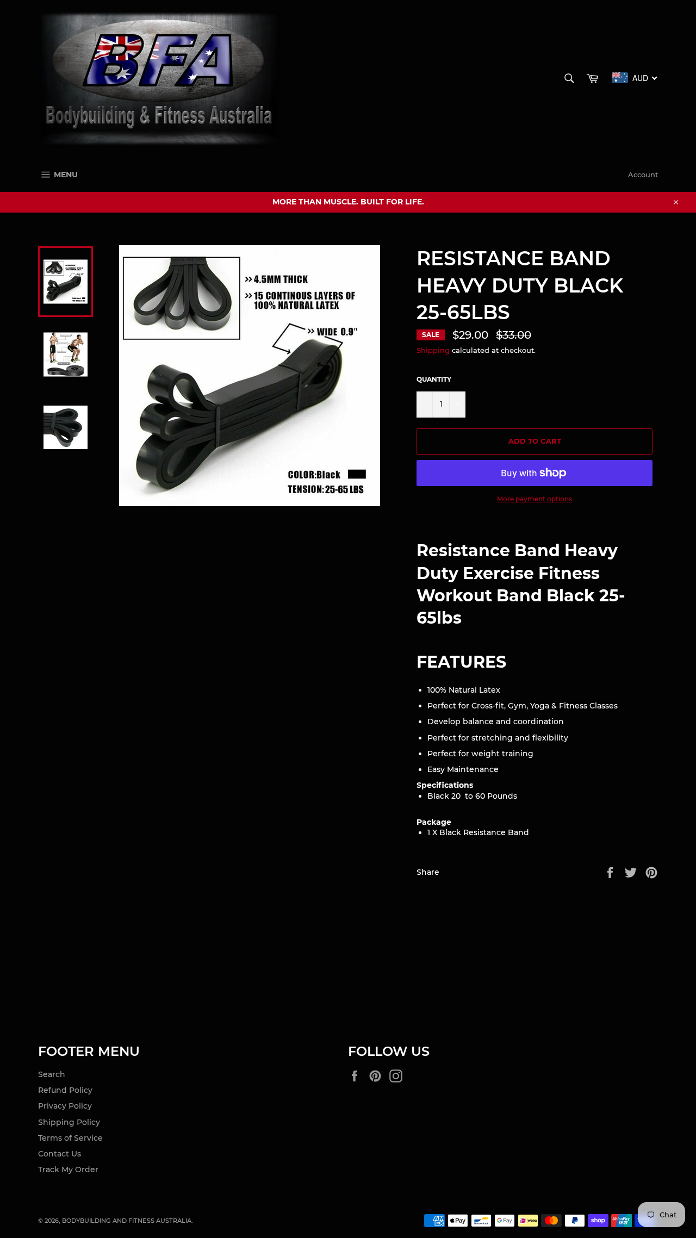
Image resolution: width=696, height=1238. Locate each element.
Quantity (434, 379)
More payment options (534, 499)
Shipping (433, 350)
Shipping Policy (69, 1122)
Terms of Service (70, 1138)
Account (643, 174)
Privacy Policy (65, 1106)
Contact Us (59, 1154)
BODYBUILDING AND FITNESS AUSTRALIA (126, 1220)
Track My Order (68, 1169)
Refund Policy (65, 1090)
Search (51, 1074)
